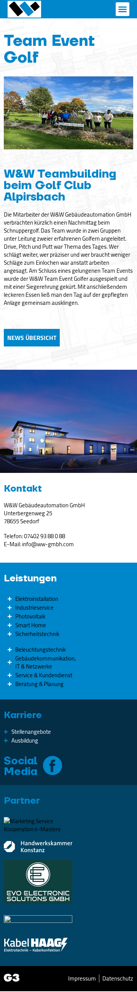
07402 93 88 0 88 (44, 536)
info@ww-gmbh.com (48, 544)
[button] (122, 9)
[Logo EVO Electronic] (38, 882)
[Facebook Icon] (52, 765)
